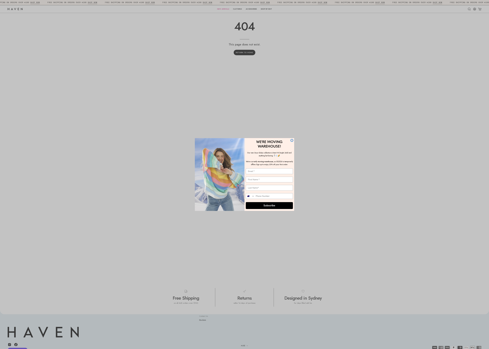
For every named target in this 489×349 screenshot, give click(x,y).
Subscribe (269, 205)
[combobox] (250, 196)
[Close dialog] (292, 140)
